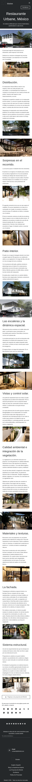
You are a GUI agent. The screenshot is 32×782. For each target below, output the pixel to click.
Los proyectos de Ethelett (16, 770)
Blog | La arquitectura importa (16, 767)
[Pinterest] (12, 709)
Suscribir (16, 739)
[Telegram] (28, 709)
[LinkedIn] (16, 709)
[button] (16, 39)
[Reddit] (20, 709)
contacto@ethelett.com (18, 751)
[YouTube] (13, 723)
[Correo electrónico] (16, 713)
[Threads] (12, 713)
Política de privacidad (16, 775)
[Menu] (29, 2)
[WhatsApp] (4, 713)
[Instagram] (7, 723)
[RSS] (24, 723)
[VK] (24, 709)
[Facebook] (4, 709)
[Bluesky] (20, 713)
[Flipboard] (8, 713)
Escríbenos (25, 7)
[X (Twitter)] (8, 709)
